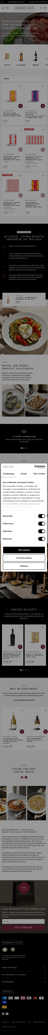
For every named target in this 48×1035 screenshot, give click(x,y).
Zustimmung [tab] (8, 474)
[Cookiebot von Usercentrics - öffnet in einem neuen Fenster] (34, 466)
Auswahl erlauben (24, 558)
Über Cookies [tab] (39, 474)
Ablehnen (24, 566)
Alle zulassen (24, 550)
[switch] (41, 524)
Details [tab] (24, 474)
